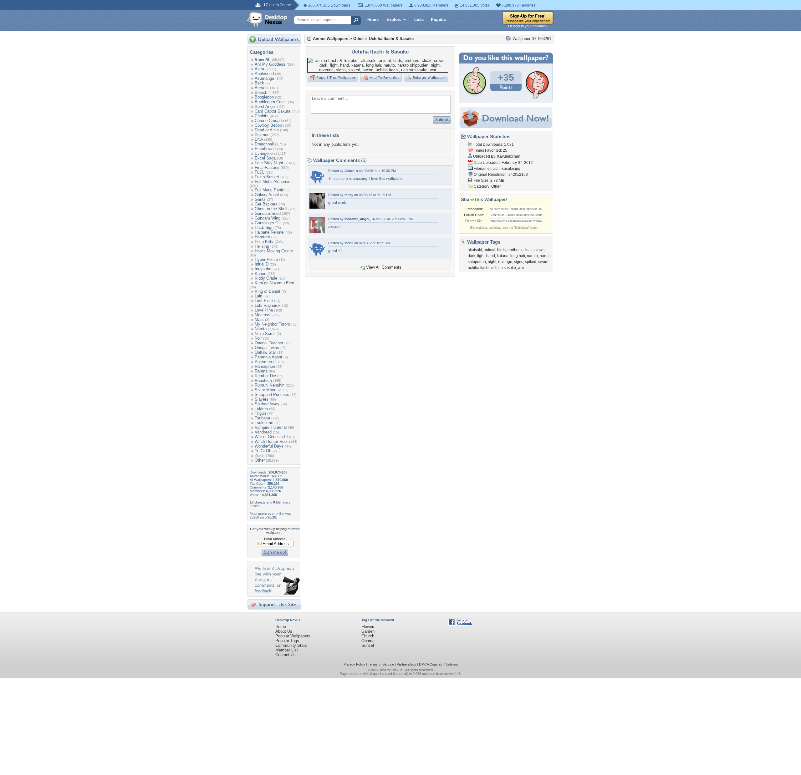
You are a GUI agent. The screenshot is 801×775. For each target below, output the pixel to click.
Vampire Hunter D (271, 427)
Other (260, 460)
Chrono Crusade (269, 120)
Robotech (263, 380)
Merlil (348, 243)
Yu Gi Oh (263, 450)
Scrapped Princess (272, 394)
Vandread (263, 432)
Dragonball (264, 144)
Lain (258, 296)
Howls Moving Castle (274, 251)
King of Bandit (267, 291)
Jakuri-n (351, 171)
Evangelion (265, 153)
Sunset (367, 645)
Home (373, 19)
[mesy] (317, 207)
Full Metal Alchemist (273, 181)
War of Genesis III (271, 436)
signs (518, 262)
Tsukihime (264, 422)
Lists (419, 19)
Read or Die (265, 375)
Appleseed (264, 73)
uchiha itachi (478, 268)
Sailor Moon (265, 390)
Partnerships (406, 664)
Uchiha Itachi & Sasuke (391, 38)
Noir (258, 338)
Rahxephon (265, 366)
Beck (259, 83)
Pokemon (263, 361)
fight (480, 256)
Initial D (261, 264)
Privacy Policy (354, 664)
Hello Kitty (264, 241)
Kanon (260, 273)
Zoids (260, 455)
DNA (259, 139)
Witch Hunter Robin (272, 441)
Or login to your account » (528, 26)
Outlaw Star (265, 352)
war (521, 268)
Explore (393, 19)
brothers (515, 250)
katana (502, 256)
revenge (505, 262)
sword (543, 262)
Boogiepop (264, 97)
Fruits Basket (267, 177)
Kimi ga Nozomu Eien (274, 283)
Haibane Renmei (269, 232)
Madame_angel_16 (359, 219)
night (492, 262)
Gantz (260, 199)
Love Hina (264, 310)
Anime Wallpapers (330, 38)
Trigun (260, 413)
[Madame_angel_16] (317, 231)
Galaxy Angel (267, 194)
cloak (528, 250)
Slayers (261, 399)
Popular (438, 19)
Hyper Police (266, 259)
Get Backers (266, 204)
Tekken (261, 408)
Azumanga (264, 78)
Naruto (261, 329)
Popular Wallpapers (292, 636)
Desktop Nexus (390, 670)
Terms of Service (381, 664)
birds (501, 250)
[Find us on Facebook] (460, 624)
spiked (530, 262)
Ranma (261, 371)
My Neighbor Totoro (272, 324)
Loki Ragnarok (268, 305)
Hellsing (262, 246)
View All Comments (383, 267)
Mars (259, 319)
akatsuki (475, 250)
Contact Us (285, 654)
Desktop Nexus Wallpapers (267, 19)
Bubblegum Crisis (271, 101)
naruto (532, 256)
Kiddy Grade (266, 278)
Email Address (275, 539)
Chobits (261, 116)
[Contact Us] (276, 593)
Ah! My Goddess (270, 64)
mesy (348, 195)
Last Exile (264, 300)
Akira (259, 69)
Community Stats (291, 645)
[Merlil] (317, 255)
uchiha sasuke (503, 268)
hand (490, 256)
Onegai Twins (267, 347)
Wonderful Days (269, 446)
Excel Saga (265, 158)
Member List (286, 650)
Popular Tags (287, 640)
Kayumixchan (508, 156)
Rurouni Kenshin (269, 385)
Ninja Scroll (265, 333)
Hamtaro (262, 237)
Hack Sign (264, 227)
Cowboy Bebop (268, 125)
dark (471, 256)
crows (539, 250)
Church (367, 636)
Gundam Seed (268, 213)
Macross (262, 314)
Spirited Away (267, 404)
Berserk (262, 87)
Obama (368, 640)
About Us (283, 631)
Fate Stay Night (269, 162)
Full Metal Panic (269, 190)
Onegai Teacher (269, 343)
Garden (368, 631)
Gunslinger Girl (268, 222)
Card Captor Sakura (272, 111)
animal (489, 250)
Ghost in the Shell (271, 208)
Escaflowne (265, 148)
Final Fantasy (267, 167)
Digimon (262, 134)
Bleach (261, 92)
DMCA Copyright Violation (438, 664)
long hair (517, 256)
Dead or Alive (267, 130)
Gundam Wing (267, 218)
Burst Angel (265, 106)
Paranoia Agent (268, 357)
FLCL (259, 172)
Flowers (368, 626)
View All (263, 59)
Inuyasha (263, 268)
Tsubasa (262, 418)
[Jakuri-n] (317, 183)
